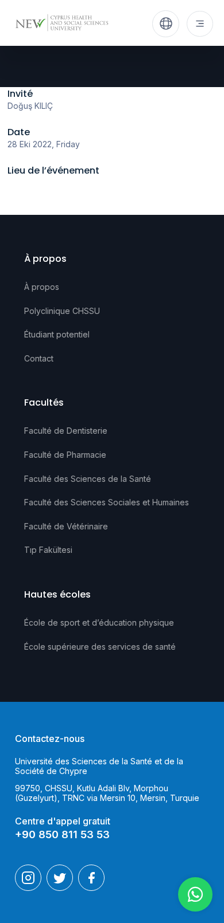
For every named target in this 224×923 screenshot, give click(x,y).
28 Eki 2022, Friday (43, 144)
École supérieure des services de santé (100, 646)
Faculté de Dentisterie (65, 430)
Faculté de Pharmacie (65, 454)
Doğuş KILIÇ (30, 106)
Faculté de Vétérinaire (66, 526)
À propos (41, 287)
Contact (38, 358)
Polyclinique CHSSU (62, 311)
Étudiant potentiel (57, 334)
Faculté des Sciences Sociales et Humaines (106, 502)
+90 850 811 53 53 (62, 834)
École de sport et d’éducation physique (99, 622)
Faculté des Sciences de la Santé (87, 479)
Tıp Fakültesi (48, 550)
